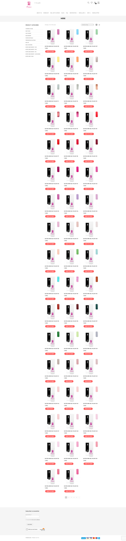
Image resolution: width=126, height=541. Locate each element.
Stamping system (29, 28)
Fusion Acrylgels (29, 37)
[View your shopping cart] (94, 2)
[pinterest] (40, 3)
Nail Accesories (29, 44)
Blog (62, 13)
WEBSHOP (46, 13)
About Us (39, 13)
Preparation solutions (31, 40)
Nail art (27, 42)
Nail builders (28, 35)
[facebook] (35, 3)
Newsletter (95, 13)
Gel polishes (28, 33)
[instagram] (36, 3)
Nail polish (28, 31)
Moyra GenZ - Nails (30, 56)
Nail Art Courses (55, 13)
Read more (88, 353)
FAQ (67, 13)
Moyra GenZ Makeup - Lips (31, 51)
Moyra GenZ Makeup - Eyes (31, 49)
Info (88, 13)
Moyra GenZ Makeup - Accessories (33, 54)
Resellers (82, 13)
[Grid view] (96, 25)
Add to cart (50, 51)
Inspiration (73, 13)
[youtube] (38, 3)
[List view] (99, 25)
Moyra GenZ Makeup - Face (31, 47)
